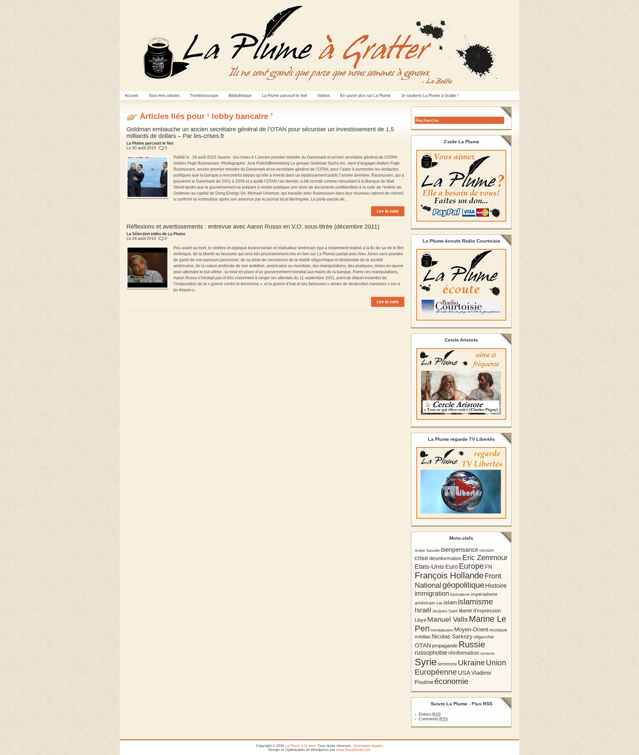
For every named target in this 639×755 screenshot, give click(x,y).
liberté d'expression (480, 610)
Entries (430, 714)
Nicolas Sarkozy (452, 636)
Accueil (131, 95)
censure (486, 550)
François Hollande (449, 575)
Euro (451, 566)
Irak (439, 603)
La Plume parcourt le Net (284, 95)
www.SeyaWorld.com (353, 750)
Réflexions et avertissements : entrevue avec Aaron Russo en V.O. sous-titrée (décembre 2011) (252, 226)
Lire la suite (388, 211)
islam (450, 602)
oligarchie (484, 636)
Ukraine (471, 663)
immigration (432, 593)
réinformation (463, 653)
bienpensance (459, 549)
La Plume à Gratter (300, 746)
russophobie (431, 652)
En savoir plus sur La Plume (365, 95)
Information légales (368, 746)
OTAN (423, 645)
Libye (420, 620)
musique (498, 629)
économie (451, 681)
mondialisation (442, 630)
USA (464, 672)
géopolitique (463, 584)
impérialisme (460, 594)
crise (421, 557)
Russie (472, 644)
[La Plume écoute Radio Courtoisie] (461, 285)
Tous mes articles (164, 95)
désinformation (445, 558)
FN (488, 567)
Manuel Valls (447, 619)
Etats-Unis (429, 566)
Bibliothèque (240, 95)
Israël (423, 610)
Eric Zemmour (485, 557)
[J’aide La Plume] (461, 186)
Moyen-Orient (471, 629)
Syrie (426, 661)
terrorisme (447, 663)
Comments (433, 719)
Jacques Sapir (445, 611)
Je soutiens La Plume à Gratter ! (430, 95)
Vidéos (323, 95)
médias (423, 636)
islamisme (475, 601)
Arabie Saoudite (427, 550)
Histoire (496, 585)
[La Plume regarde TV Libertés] (461, 483)
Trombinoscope (204, 95)
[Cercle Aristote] (461, 384)
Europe (471, 566)
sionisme (487, 653)
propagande (445, 645)
